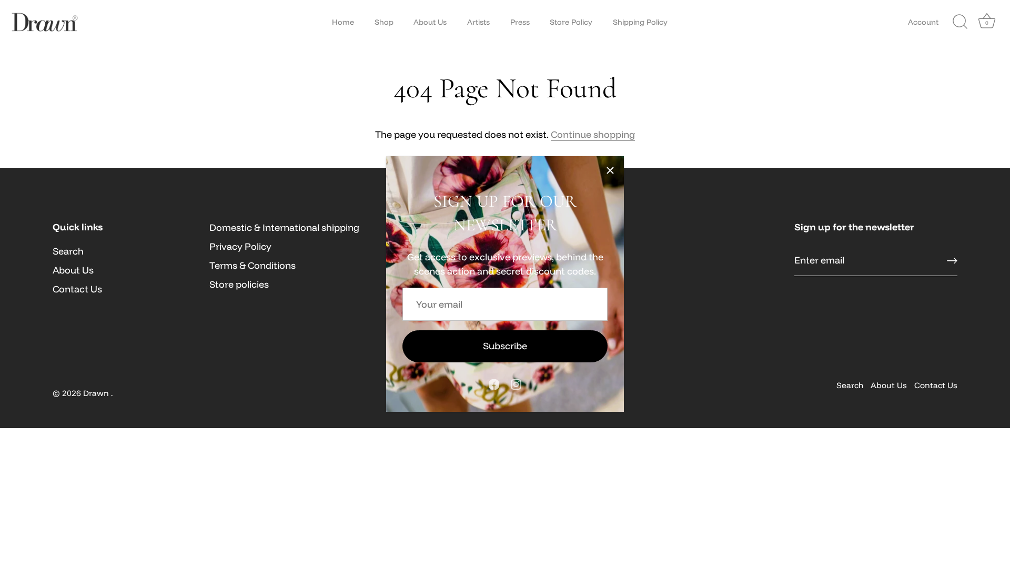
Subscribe (505, 346)
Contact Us (77, 289)
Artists (478, 22)
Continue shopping (593, 134)
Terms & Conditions (252, 265)
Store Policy (571, 22)
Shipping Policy (640, 22)
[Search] (960, 22)
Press (520, 22)
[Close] (610, 169)
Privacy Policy (240, 246)
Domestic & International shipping (284, 227)
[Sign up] (952, 261)
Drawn (97, 393)
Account (923, 22)
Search (68, 251)
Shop (384, 22)
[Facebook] (494, 384)
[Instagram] (516, 384)
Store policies (239, 284)
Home (343, 22)
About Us (430, 22)
